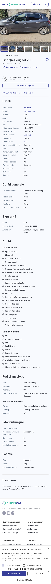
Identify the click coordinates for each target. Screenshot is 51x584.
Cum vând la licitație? (10, 532)
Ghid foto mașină (33, 526)
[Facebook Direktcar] (4, 513)
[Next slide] (47, 33)
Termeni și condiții (34, 544)
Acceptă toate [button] (14, 574)
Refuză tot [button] (38, 574)
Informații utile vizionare (11, 544)
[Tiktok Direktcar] (12, 513)
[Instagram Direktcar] (8, 513)
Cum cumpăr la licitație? (11, 529)
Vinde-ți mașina (33, 529)
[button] (4, 49)
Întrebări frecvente (9, 526)
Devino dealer (32, 532)
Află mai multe (28, 561)
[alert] (25, 565)
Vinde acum (38, 4)
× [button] (48, 548)
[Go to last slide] (3, 33)
